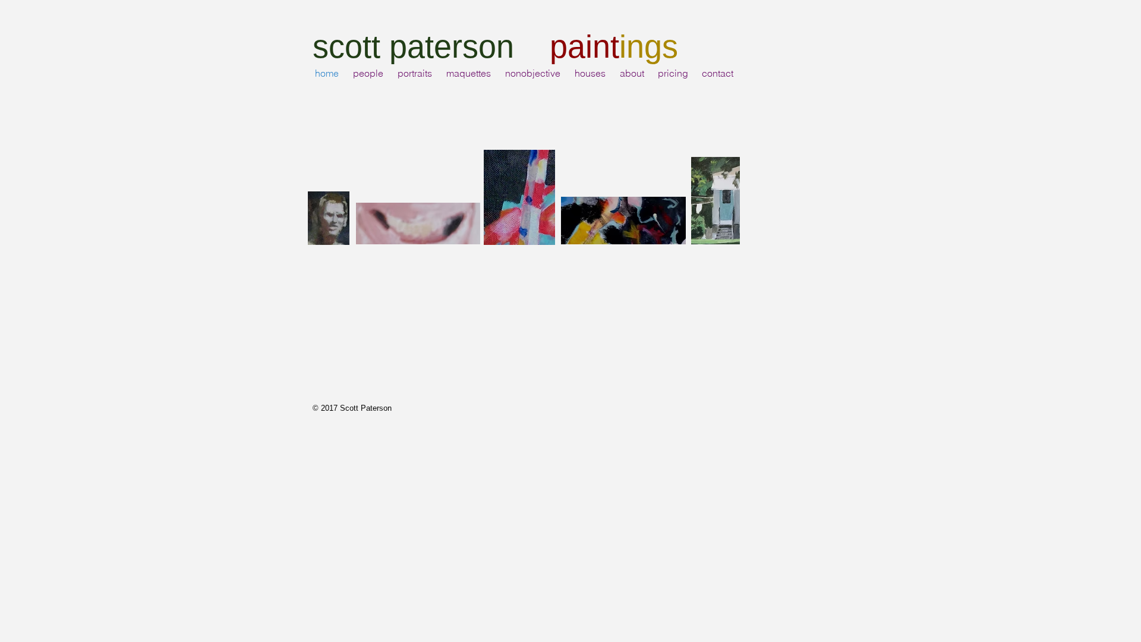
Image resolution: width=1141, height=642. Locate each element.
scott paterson (418, 46)
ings (648, 46)
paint (584, 46)
